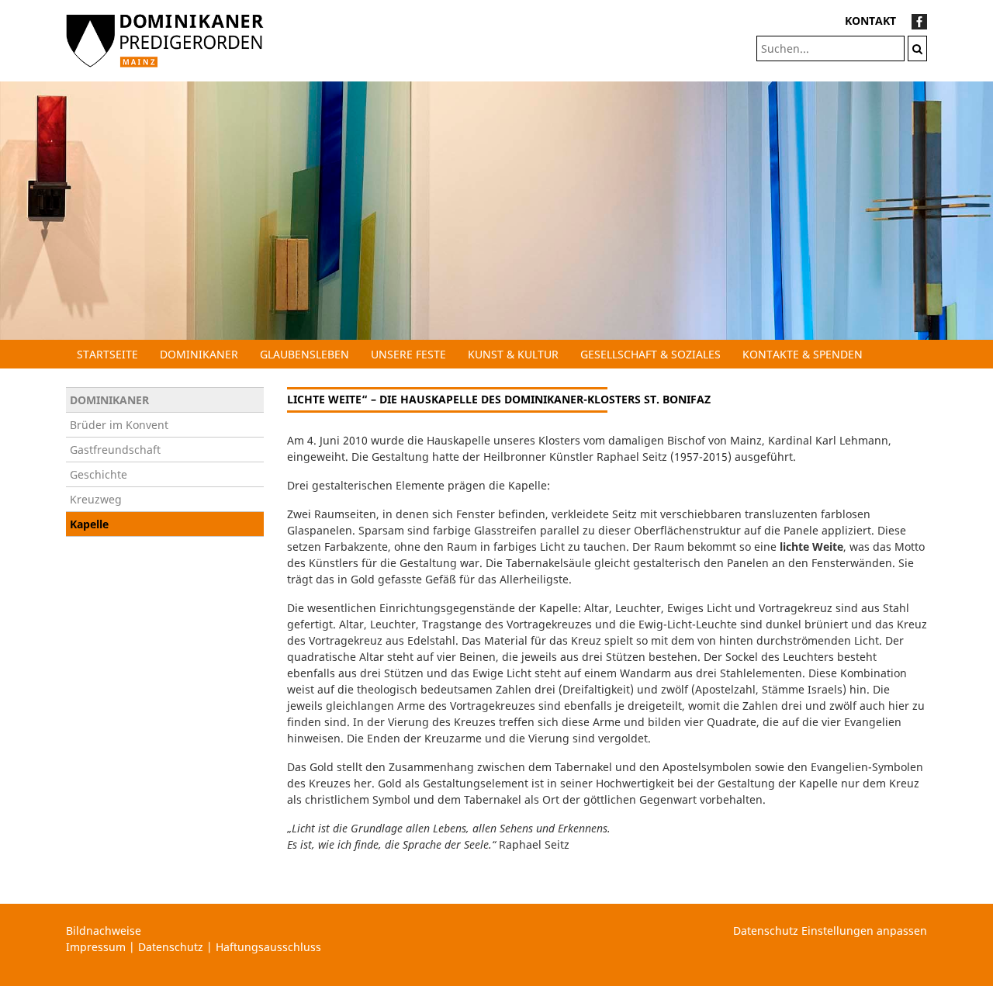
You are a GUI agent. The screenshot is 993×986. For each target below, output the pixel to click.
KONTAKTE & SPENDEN (802, 354)
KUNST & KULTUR (513, 354)
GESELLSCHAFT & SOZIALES (650, 354)
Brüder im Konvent (119, 424)
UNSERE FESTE (408, 354)
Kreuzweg (96, 499)
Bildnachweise (103, 930)
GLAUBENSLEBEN (304, 354)
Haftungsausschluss (268, 946)
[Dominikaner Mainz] (165, 39)
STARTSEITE (107, 354)
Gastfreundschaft (115, 449)
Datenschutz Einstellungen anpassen (830, 930)
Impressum (96, 946)
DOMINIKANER (199, 354)
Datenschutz (170, 946)
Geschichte (98, 474)
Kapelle (89, 524)
